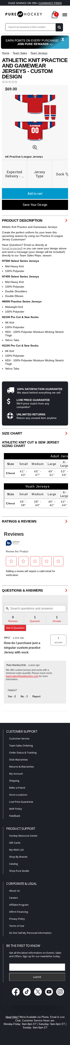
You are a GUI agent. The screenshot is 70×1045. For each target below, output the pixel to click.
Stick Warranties (18, 759)
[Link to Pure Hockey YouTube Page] (49, 995)
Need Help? (12, 1017)
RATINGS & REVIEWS (19, 521)
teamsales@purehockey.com (22, 676)
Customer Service (19, 738)
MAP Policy (15, 808)
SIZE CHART (12, 433)
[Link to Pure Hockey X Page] (38, 995)
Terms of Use (16, 926)
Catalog (13, 864)
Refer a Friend (17, 787)
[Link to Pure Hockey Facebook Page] (16, 995)
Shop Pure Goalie (19, 871)
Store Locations (18, 794)
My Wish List (16, 849)
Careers (13, 897)
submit (37, 977)
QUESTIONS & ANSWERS (22, 590)
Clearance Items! (50, 3)
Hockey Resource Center (23, 835)
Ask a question (15, 627)
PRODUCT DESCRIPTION (22, 220)
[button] (58, 640)
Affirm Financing (18, 911)
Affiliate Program (19, 904)
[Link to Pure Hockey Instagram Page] (60, 995)
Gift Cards (14, 842)
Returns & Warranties (21, 766)
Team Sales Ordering (21, 745)
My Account (16, 773)
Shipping (14, 780)
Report (36, 696)
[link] (11, 599)
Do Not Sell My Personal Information (30, 933)
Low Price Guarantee (21, 801)
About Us (14, 890)
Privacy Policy (17, 919)
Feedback (14, 816)
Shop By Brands (18, 856)
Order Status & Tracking (23, 752)
